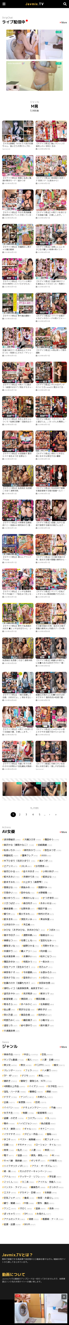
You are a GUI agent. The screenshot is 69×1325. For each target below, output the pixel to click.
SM (28, 1213)
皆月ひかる (12, 871)
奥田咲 (26, 998)
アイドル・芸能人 (49, 1181)
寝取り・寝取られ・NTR (36, 1080)
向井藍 (46, 951)
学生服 (55, 1176)
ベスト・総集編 (30, 1139)
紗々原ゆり (29, 1025)
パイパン (11, 1107)
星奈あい (30, 977)
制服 (28, 1112)
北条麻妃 (47, 1004)
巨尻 (40, 1102)
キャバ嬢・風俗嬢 (15, 1160)
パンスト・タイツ (15, 1187)
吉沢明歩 (30, 993)
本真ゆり (10, 951)
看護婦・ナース (53, 1219)
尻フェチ (52, 1139)
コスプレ (35, 1118)
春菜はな (10, 887)
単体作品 (12, 1054)
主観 (9, 1144)
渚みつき (45, 860)
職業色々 (38, 1187)
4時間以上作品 (14, 1086)
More (64, 22)
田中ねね (27, 892)
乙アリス (10, 866)
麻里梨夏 (10, 998)
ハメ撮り (49, 1070)
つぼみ (54, 929)
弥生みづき (53, 850)
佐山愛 (9, 1009)
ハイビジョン (27, 1123)
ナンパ (27, 1096)
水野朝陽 (45, 892)
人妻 (36, 1149)
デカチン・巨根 (30, 1192)
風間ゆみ (45, 887)
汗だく (26, 1208)
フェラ (31, 1070)
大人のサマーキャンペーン (36, 1171)
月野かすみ (50, 945)
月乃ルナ (45, 966)
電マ (9, 1155)
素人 (32, 1059)
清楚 (34, 1219)
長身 (54, 1208)
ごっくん (11, 1181)
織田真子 (30, 1020)
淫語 (22, 1155)
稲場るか (47, 935)
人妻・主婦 (51, 1059)
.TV (34, 4)
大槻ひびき (32, 839)
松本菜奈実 (12, 956)
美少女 (10, 1065)
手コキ (10, 1139)
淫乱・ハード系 (15, 1091)
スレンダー (13, 1070)
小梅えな (47, 1020)
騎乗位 (36, 1091)
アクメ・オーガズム (44, 1165)
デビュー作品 (33, 1134)
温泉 (41, 1208)
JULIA (26, 866)
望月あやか (12, 993)
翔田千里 (45, 908)
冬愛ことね (29, 940)
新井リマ (47, 993)
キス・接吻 (12, 1128)
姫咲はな (49, 876)
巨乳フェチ (12, 1197)
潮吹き (10, 1080)
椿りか (9, 913)
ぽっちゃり (12, 1213)
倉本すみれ (12, 881)
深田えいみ (29, 919)
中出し (31, 1054)
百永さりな (12, 977)
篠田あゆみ (12, 961)
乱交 (22, 1149)
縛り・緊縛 (12, 1203)
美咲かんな (31, 897)
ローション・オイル (48, 1144)
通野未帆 (30, 935)
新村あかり (32, 850)
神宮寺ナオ (12, 972)
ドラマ (10, 1096)
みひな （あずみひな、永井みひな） (24, 929)
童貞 (29, 1197)
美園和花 (11, 855)
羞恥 (52, 1134)
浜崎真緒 (45, 844)
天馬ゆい (10, 892)
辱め (9, 1123)
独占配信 (48, 1123)
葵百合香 (27, 1014)
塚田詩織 (42, 998)
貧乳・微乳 (39, 1155)
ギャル (30, 1128)
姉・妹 (10, 1171)
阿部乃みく (12, 1020)
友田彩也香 (47, 982)
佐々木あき (31, 871)
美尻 (50, 1149)
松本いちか (12, 850)
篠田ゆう (52, 839)
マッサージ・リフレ (32, 1176)
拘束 (9, 1149)
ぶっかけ (56, 1187)
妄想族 (25, 1102)
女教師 (51, 1192)
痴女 (59, 1065)
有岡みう (30, 961)
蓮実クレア (30, 855)
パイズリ (36, 1086)
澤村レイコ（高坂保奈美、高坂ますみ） (26, 988)
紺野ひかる (31, 945)
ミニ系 (28, 1181)
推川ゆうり (12, 897)
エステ (10, 1192)
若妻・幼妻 (12, 1224)
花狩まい (45, 1014)
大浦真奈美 (12, 1030)
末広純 (28, 924)
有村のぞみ (46, 913)
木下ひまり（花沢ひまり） (19, 860)
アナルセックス (14, 1219)
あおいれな (48, 903)
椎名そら (10, 1004)
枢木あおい (12, 876)
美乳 (44, 1075)
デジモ (28, 1075)
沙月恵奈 (42, 866)
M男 (29, 1203)
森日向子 (30, 903)
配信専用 (45, 1112)
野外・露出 (46, 1203)
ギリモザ (38, 1160)
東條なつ (10, 940)
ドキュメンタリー (35, 1107)
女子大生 (11, 1112)
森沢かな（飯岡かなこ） (19, 844)
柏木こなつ (48, 956)
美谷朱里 (47, 919)
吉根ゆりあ (31, 876)
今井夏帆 (30, 972)
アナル (10, 1176)
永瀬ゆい (30, 956)
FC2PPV (42, 1065)
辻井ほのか (12, 924)
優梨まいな (12, 945)
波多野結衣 (12, 839)
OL (51, 1118)
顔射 (52, 1091)
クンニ (10, 1208)
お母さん (44, 1213)
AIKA (46, 855)
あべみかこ (29, 1004)
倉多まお (10, 919)
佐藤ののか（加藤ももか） (19, 982)
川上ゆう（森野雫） (35, 881)
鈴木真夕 (47, 1025)
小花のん (47, 977)
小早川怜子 (50, 871)
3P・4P (11, 1075)
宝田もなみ (48, 940)
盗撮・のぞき (14, 1118)
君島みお (27, 887)
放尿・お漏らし (48, 1197)
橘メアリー (29, 951)
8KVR (29, 1224)
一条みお (47, 961)
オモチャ (24, 1144)
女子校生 (55, 1086)
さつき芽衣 (50, 897)
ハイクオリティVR (16, 1165)
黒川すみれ (26, 913)
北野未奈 (27, 908)
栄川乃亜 (10, 1014)
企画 (9, 1102)
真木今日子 (12, 935)
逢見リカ (10, 1025)
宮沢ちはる (26, 1009)
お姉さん (45, 1096)
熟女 (26, 1065)
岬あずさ (45, 1009)
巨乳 (47, 1054)
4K (56, 1155)
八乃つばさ (12, 903)
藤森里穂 (10, 908)
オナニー (47, 1128)
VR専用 (55, 1160)
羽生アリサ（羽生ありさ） (19, 966)
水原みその (48, 972)
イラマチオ (12, 1134)
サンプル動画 (14, 1059)
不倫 (56, 1107)
